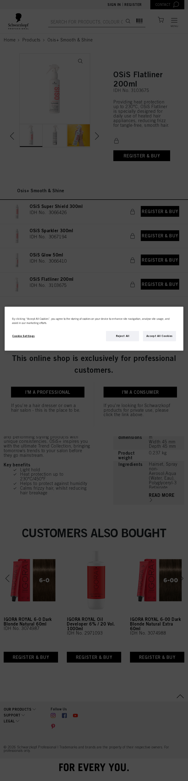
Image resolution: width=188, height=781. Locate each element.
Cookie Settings (23, 336)
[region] (94, 329)
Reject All (122, 336)
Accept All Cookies (159, 336)
